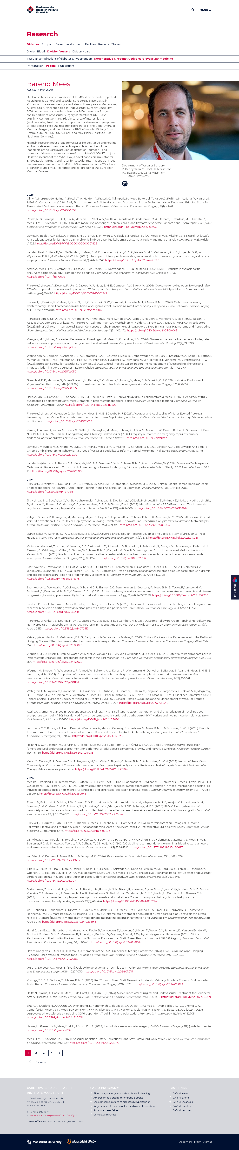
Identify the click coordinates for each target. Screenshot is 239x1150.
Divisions (33, 44)
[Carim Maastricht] (42, 9)
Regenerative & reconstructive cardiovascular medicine (133, 58)
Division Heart (81, 51)
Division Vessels (58, 51)
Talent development (69, 44)
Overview (40, 1062)
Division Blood (36, 51)
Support (47, 44)
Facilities (90, 44)
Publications (66, 65)
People (51, 65)
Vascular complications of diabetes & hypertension (59, 58)
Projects (103, 44)
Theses (115, 44)
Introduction (35, 65)
